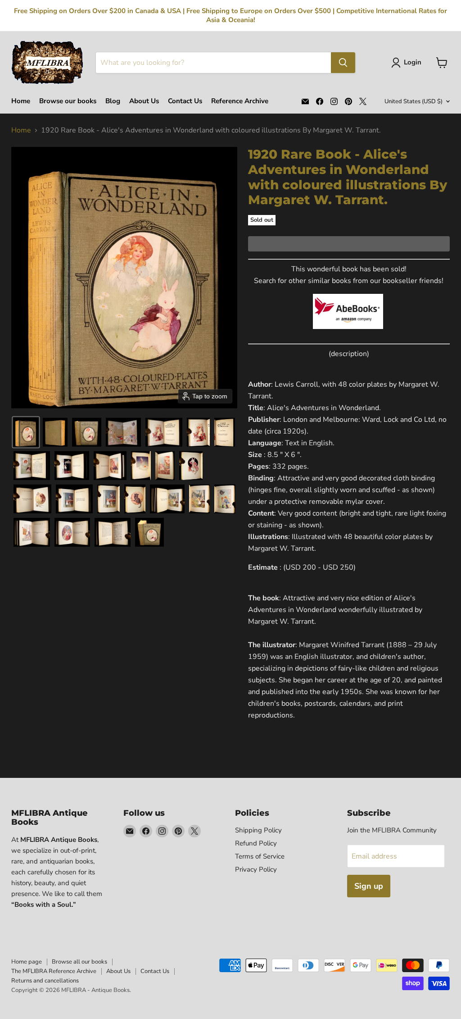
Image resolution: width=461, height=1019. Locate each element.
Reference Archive (239, 101)
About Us (144, 101)
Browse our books (67, 101)
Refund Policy (256, 843)
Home (20, 101)
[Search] (343, 62)
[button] (408, 62)
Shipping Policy (258, 830)
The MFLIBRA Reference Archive (53, 971)
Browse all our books (79, 962)
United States (413, 101)
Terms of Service (260, 856)
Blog (112, 101)
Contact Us (185, 101)
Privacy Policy (256, 869)
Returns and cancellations (45, 981)
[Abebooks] (348, 334)
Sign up (368, 886)
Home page (26, 962)
